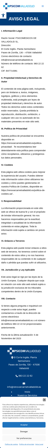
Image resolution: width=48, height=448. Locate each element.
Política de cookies (11, 444)
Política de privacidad (26, 444)
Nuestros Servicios (27, 395)
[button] (3, 15)
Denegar (24, 431)
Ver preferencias (24, 438)
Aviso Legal (39, 444)
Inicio (27, 392)
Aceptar (24, 425)
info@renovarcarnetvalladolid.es (24, 387)
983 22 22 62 (25, 375)
